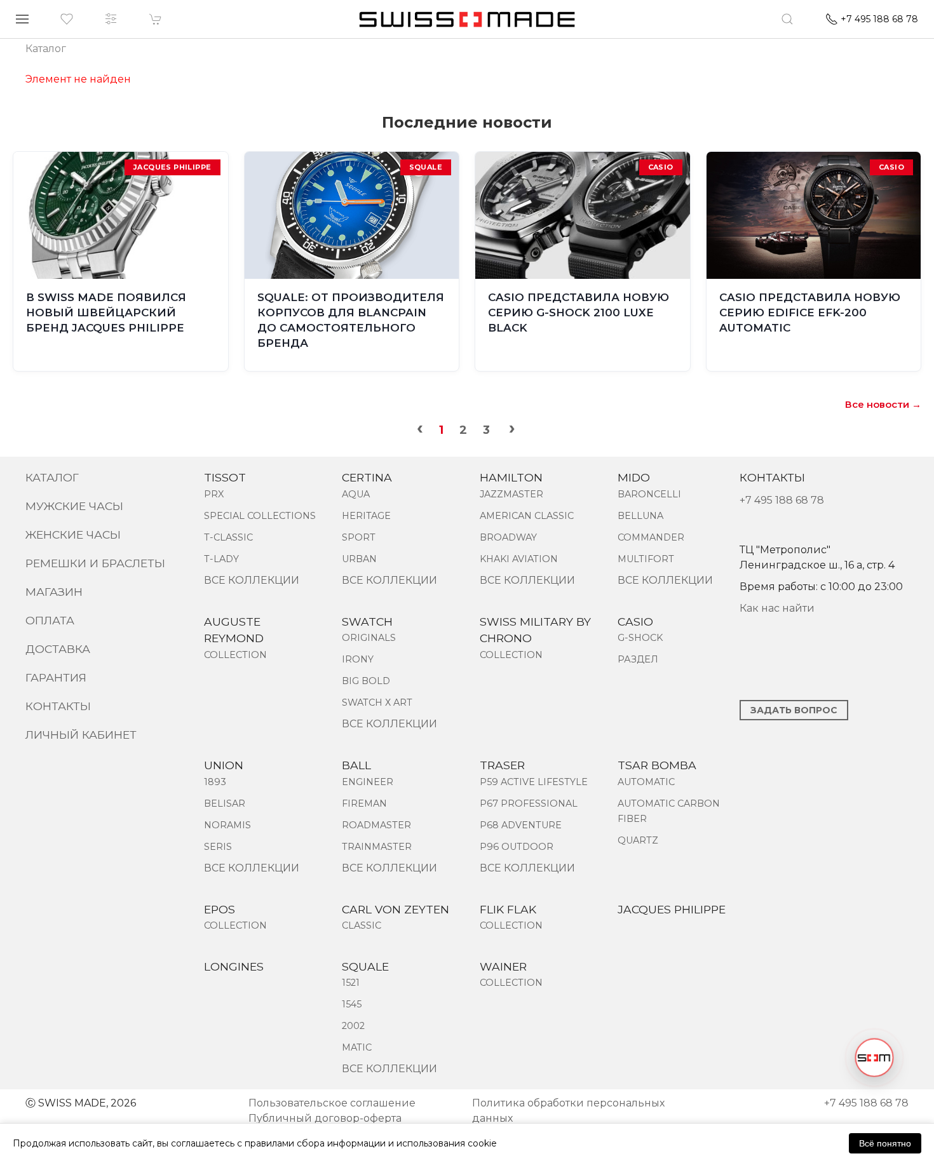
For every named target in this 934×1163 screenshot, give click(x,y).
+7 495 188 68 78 (782, 500)
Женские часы (73, 534)
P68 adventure (521, 825)
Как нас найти (777, 608)
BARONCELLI (649, 494)
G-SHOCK (640, 637)
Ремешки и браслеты (95, 563)
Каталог (52, 477)
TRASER (502, 765)
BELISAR (224, 803)
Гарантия (55, 677)
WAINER (503, 966)
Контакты (58, 706)
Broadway (508, 537)
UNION (223, 765)
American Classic (527, 515)
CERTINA (367, 477)
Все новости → (883, 404)
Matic (357, 1047)
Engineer (367, 782)
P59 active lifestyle (534, 782)
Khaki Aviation (519, 559)
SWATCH (367, 621)
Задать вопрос (793, 710)
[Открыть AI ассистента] (874, 1057)
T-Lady (221, 559)
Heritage (366, 515)
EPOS (219, 909)
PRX (214, 494)
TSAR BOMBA (657, 765)
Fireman (364, 803)
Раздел (638, 659)
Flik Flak (508, 909)
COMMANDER (651, 537)
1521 (351, 982)
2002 (353, 1026)
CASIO (635, 621)
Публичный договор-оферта (325, 1118)
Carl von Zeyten (395, 909)
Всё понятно (885, 1143)
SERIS (218, 846)
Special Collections (260, 515)
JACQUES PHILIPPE (672, 909)
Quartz (638, 840)
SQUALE (365, 966)
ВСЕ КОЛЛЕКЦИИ (251, 580)
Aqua (356, 494)
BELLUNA (640, 515)
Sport (359, 537)
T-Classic (228, 537)
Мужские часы (74, 506)
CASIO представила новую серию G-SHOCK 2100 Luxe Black (578, 312)
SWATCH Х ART (377, 702)
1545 (352, 1004)
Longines (234, 966)
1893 (215, 782)
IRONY (358, 659)
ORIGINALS (369, 637)
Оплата (49, 620)
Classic (361, 925)
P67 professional (529, 803)
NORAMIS (227, 825)
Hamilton (511, 477)
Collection (235, 655)
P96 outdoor (516, 846)
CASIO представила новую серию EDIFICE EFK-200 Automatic (809, 312)
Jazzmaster (511, 494)
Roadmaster (376, 825)
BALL (356, 765)
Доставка (57, 648)
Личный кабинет (81, 734)
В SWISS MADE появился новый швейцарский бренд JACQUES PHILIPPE (106, 312)
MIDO (634, 477)
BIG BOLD (366, 681)
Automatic (646, 782)
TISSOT (225, 477)
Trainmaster (377, 846)
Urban (359, 559)
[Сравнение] (111, 19)
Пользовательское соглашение (332, 1103)
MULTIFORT (646, 559)
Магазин (54, 591)
